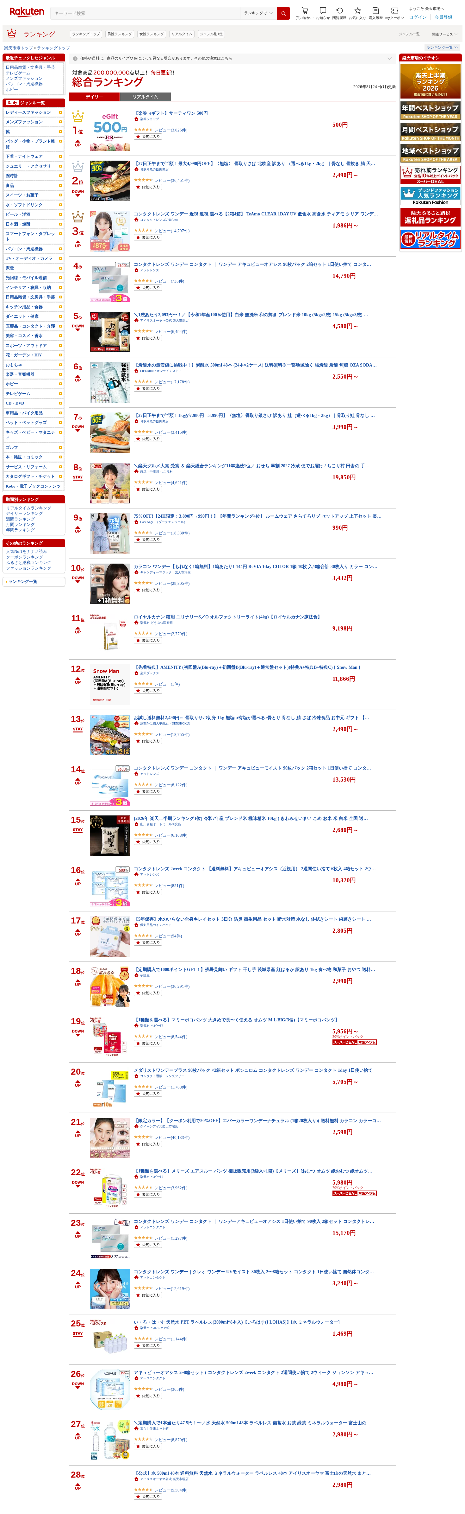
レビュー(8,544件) (170, 1036)
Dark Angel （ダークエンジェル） (163, 522)
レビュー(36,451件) (171, 180)
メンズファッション (24, 78)
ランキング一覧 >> (442, 47)
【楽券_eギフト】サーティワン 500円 (171, 113)
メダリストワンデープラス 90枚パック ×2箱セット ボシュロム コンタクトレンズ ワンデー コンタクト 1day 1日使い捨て (253, 1070)
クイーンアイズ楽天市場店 (159, 1126)
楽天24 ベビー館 (151, 1025)
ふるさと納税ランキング (28, 562)
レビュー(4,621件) (170, 482)
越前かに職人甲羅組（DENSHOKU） (166, 723)
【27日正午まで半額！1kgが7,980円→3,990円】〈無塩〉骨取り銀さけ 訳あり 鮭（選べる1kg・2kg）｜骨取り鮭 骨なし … (254, 415)
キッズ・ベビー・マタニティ (30, 435)
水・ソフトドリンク (24, 204)
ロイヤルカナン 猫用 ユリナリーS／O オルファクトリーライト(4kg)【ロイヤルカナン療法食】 (228, 616)
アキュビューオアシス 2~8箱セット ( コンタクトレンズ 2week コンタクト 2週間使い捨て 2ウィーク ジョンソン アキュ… (253, 1372)
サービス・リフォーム (26, 466)
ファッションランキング (28, 568)
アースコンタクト (152, 1378)
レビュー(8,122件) (170, 785)
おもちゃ (14, 364)
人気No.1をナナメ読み (26, 551)
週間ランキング (20, 519)
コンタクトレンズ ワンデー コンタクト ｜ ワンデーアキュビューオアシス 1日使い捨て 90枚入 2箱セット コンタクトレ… (254, 1221)
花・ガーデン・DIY (24, 355)
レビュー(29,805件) (171, 583)
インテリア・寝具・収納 (28, 287)
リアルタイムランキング (28, 508)
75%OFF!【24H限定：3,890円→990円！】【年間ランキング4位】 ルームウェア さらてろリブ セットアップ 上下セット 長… (257, 516)
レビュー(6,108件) (170, 835)
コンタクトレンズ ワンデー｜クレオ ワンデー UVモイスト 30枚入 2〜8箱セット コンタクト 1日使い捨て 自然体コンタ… (254, 1271)
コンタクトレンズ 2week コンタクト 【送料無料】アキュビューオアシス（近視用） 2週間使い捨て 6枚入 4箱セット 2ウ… (255, 868)
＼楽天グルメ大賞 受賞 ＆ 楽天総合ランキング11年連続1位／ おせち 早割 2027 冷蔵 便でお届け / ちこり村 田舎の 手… (251, 465)
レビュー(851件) (169, 885)
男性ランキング (120, 34)
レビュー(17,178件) (171, 382)
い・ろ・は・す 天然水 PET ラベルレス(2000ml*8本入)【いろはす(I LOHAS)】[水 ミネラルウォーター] (237, 1322)
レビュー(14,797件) (171, 230)
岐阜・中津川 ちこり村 (156, 471)
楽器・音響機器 (20, 374)
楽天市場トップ (18, 48)
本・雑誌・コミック (24, 457)
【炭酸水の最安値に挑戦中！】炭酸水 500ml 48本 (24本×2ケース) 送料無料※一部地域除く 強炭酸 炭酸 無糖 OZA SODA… (255, 364)
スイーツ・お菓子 (22, 195)
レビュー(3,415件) (170, 432)
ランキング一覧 (23, 581)
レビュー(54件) (168, 936)
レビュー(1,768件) (170, 1087)
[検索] (283, 13)
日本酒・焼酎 (18, 224)
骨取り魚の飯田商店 (154, 169)
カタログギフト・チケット (30, 476)
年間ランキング (20, 529)
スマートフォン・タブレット (30, 236)
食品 (10, 185)
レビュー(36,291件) (171, 986)
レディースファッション (28, 112)
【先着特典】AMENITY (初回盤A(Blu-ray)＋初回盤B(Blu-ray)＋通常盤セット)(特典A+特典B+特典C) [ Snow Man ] (247, 667)
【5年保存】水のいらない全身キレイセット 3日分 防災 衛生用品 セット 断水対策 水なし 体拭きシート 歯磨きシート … (252, 919)
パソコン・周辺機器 (24, 83)
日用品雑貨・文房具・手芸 (30, 67)
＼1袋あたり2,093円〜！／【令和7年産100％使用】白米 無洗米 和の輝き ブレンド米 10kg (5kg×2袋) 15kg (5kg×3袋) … (251, 314)
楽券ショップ (149, 119)
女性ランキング (152, 34)
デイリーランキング (24, 513)
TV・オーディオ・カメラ (29, 258)
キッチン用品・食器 (24, 306)
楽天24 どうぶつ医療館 (156, 622)
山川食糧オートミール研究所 (160, 824)
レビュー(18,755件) (171, 734)
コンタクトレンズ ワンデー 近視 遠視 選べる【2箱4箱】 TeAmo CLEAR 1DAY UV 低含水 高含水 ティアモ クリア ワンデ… (256, 213)
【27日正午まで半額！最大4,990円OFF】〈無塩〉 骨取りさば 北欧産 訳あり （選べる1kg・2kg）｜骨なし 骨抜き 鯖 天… (254, 163)
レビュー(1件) (167, 684)
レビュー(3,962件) (170, 1187)
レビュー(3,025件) (170, 130)
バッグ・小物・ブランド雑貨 (30, 144)
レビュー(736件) (169, 281)
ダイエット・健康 (22, 316)
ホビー (12, 89)
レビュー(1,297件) (170, 1238)
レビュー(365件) (169, 1389)
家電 (10, 268)
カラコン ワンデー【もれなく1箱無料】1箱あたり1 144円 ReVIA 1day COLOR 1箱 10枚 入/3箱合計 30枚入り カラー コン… (255, 566)
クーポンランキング (24, 557)
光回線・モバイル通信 (26, 277)
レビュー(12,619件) (171, 1288)
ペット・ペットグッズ (26, 422)
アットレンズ (149, 270)
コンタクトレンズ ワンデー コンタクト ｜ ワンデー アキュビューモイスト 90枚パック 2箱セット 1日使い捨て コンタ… (252, 767)
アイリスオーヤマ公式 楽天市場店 (164, 320)
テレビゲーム (18, 73)
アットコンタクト (152, 1227)
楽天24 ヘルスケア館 (155, 1328)
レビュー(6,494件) (170, 331)
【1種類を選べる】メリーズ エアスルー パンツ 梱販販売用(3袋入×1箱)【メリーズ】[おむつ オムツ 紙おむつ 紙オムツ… (253, 1170)
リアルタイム (181, 34)
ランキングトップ (86, 34)
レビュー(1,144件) (170, 1339)
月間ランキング (20, 524)
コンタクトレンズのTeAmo (159, 219)
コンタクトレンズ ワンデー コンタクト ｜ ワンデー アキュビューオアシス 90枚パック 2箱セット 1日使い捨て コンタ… (252, 264)
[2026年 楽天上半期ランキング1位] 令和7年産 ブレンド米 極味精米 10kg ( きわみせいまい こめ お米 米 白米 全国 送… (251, 818)
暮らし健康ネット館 (154, 1428)
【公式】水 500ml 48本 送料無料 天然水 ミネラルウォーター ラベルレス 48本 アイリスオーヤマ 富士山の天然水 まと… (252, 1473)
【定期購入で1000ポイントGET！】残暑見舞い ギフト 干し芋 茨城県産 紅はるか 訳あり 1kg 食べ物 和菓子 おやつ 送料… (254, 969)
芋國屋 (145, 975)
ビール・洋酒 (18, 214)
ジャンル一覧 (409, 34)
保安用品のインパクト (156, 925)
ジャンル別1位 (211, 34)
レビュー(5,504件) (170, 1490)
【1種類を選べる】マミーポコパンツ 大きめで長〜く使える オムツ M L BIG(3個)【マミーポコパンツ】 (236, 1019)
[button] (323, 13)
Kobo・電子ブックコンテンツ (33, 486)
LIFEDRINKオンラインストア (161, 371)
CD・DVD (15, 403)
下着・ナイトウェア (24, 156)
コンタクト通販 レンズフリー (162, 1076)
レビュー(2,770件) (170, 633)
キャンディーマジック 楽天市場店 (165, 572)
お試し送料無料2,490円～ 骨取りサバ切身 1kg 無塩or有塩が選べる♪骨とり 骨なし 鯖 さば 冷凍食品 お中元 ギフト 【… (251, 717)
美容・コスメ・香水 (24, 335)
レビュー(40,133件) (171, 1137)
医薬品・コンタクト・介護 (30, 326)
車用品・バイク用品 (24, 413)
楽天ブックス (149, 673)
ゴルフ (12, 447)
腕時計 (12, 175)
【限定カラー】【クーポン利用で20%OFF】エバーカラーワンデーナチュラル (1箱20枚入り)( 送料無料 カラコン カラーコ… (257, 1120)
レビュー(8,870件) (170, 1439)
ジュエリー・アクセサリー (30, 166)
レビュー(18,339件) (171, 533)
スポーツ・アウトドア (26, 345)
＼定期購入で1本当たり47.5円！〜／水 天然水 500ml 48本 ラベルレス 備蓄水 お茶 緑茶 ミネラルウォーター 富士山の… (252, 1422)
